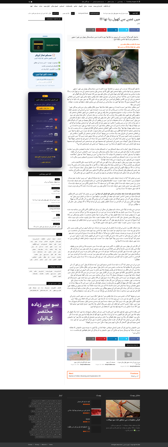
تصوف (50, 244)
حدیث (56, 247)
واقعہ (44, 257)
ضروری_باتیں (53, 424)
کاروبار (80, 6)
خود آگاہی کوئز (85, 1)
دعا (42, 288)
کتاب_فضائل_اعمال (34, 290)
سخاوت (51, 249)
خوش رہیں (38, 414)
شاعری (49, 252)
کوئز (31, 6)
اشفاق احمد (58, 403)
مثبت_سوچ (46, 254)
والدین (39, 257)
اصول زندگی (54, 6)
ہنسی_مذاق (48, 434)
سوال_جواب (32, 419)
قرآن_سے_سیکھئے (57, 290)
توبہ (60, 247)
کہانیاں (41, 260)
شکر (45, 252)
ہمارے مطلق (110, 1)
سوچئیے (34, 249)
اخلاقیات (43, 239)
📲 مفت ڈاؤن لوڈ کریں (45, 74)
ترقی (55, 244)
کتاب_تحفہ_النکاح (44, 290)
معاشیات (59, 257)
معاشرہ (36, 254)
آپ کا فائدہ (107, 6)
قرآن (52, 254)
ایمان (36, 242)
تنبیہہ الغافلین (36, 244)
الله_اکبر (59, 288)
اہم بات (57, 179)
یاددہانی (36, 260)
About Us (44, 444)
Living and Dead (100, 13)
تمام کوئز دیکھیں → (45, 162)
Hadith (49, 437)
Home (51, 444)
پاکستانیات (69, 6)
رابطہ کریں (120, 1)
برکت (32, 242)
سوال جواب (40, 249)
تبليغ (31, 406)
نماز (48, 257)
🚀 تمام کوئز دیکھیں (45, 108)
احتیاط (54, 239)
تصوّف (45, 409)
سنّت (40, 6)
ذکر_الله (34, 288)
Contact (30, 444)
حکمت (46, 247)
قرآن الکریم (73, 13)
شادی (75, 6)
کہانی (138, 23)
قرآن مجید (46, 6)
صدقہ (35, 6)
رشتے (33, 247)
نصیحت (53, 257)
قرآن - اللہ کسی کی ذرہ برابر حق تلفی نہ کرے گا (56, 13)
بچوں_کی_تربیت (36, 13)
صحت (90, 6)
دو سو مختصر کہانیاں (98, 1)
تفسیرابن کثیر (44, 244)
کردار (50, 260)
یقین (31, 260)
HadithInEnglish (112, 13)
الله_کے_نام (52, 242)
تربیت (59, 244)
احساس (62, 6)
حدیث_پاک (47, 288)
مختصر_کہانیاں (58, 432)
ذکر (36, 247)
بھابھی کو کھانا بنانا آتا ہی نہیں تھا (129, 46)
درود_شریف (58, 416)
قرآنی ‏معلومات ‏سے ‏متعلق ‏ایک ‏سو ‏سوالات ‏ (123, 420)
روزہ (60, 249)
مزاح (85, 6)
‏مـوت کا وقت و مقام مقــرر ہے (130, 44)
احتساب (59, 239)
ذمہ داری (41, 247)
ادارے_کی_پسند (97, 6)
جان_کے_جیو (41, 271)
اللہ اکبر (46, 242)
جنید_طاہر (34, 411)
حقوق (51, 247)
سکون (59, 252)
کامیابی (54, 260)
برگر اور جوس (83, 13)
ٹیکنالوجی (34, 257)
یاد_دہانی (42, 434)
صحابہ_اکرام (40, 252)
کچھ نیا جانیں (132, 6)
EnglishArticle (57, 437)
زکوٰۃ (56, 249)
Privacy (37, 444)
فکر (55, 254)
